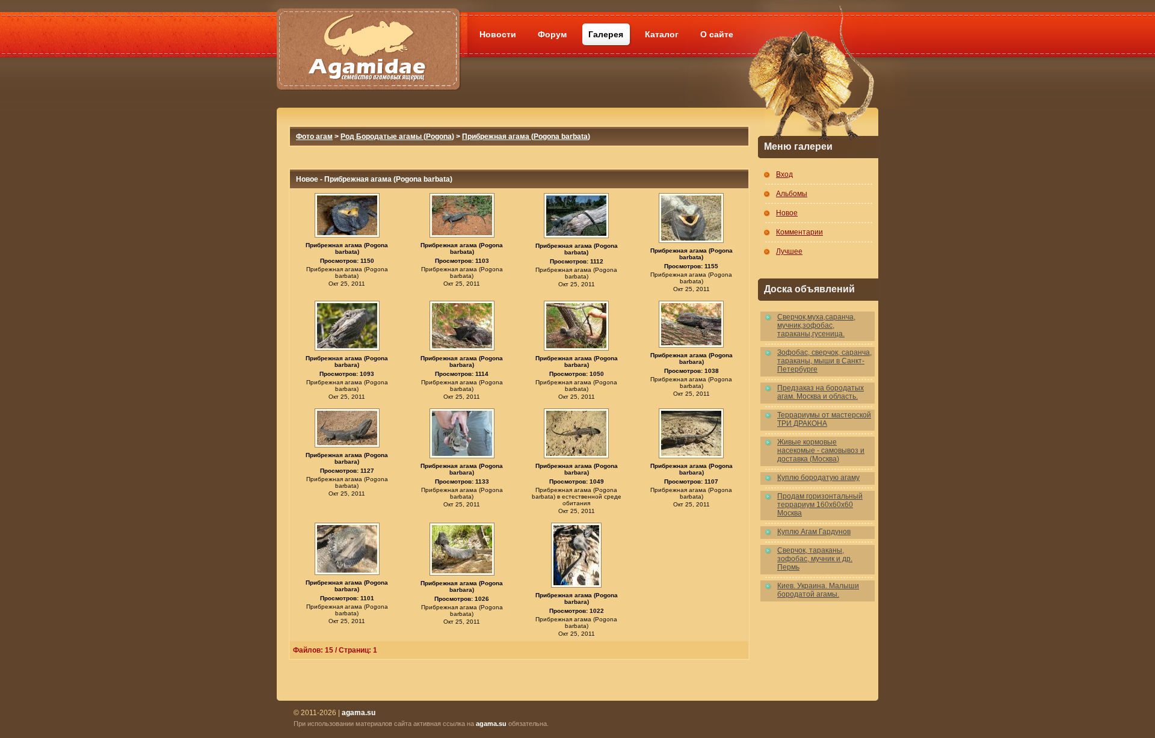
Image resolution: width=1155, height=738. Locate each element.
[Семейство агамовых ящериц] (368, 34)
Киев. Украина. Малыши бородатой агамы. (818, 590)
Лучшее (789, 251)
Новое (787, 213)
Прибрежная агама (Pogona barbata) (526, 136)
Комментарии (799, 232)
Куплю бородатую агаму (818, 477)
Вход (784, 174)
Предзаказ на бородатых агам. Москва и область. (820, 392)
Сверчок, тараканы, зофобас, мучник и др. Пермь (814, 558)
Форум (552, 34)
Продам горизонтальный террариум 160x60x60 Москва (820, 504)
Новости (497, 34)
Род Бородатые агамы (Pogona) (397, 136)
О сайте (716, 34)
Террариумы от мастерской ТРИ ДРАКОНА (824, 419)
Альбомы (791, 193)
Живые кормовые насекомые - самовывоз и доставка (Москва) (820, 450)
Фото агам (314, 136)
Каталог (662, 34)
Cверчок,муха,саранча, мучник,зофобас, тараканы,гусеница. (816, 325)
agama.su (491, 723)
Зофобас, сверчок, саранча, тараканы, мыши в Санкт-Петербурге (824, 361)
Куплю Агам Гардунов (814, 531)
